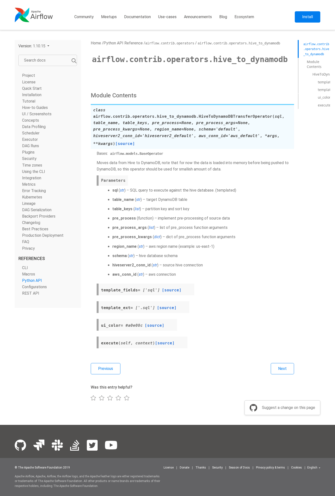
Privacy (28, 248)
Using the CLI (33, 171)
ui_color (324, 97)
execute (324, 105)
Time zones (32, 165)
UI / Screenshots (37, 114)
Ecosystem (244, 16)
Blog (223, 16)
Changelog (31, 222)
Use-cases (167, 16)
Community (84, 16)
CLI (25, 267)
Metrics (29, 184)
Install (307, 16)
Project (28, 75)
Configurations (34, 287)
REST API (30, 293)
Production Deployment (43, 235)
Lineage (29, 203)
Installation (31, 94)
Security (29, 158)
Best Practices (35, 229)
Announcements (198, 16)
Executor (30, 139)
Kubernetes (32, 197)
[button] (33, 46)
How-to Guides (35, 107)
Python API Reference (123, 43)
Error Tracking (34, 190)
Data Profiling (34, 126)
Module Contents (314, 64)
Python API (32, 280)
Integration (31, 177)
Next (282, 368)
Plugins (28, 152)
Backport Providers (38, 216)
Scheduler (30, 133)
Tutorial (28, 101)
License (29, 81)
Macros (28, 274)
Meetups (109, 16)
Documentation (137, 16)
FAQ (25, 241)
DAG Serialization (37, 210)
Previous (105, 368)
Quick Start (32, 88)
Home (96, 43)
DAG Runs (30, 146)
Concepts (30, 120)
